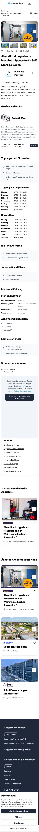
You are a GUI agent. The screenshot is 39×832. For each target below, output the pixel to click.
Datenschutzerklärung (22, 391)
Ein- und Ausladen (11, 452)
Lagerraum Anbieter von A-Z (15, 739)
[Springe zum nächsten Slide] (34, 31)
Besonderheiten (10, 467)
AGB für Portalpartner (12, 783)
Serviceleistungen (11, 464)
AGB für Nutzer (9, 779)
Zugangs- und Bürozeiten (14, 448)
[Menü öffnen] (29, 3)
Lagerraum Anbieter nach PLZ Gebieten (19, 743)
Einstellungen (19, 823)
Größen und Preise (11, 445)
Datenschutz (14, 828)
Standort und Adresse (12, 471)
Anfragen (34, 145)
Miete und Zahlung (11, 460)
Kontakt (9, 766)
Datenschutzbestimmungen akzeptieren (19, 397)
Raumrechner (11, 734)
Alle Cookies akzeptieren (18, 811)
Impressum (24, 828)
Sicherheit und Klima (12, 456)
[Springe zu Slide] (9, 518)
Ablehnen (18, 817)
